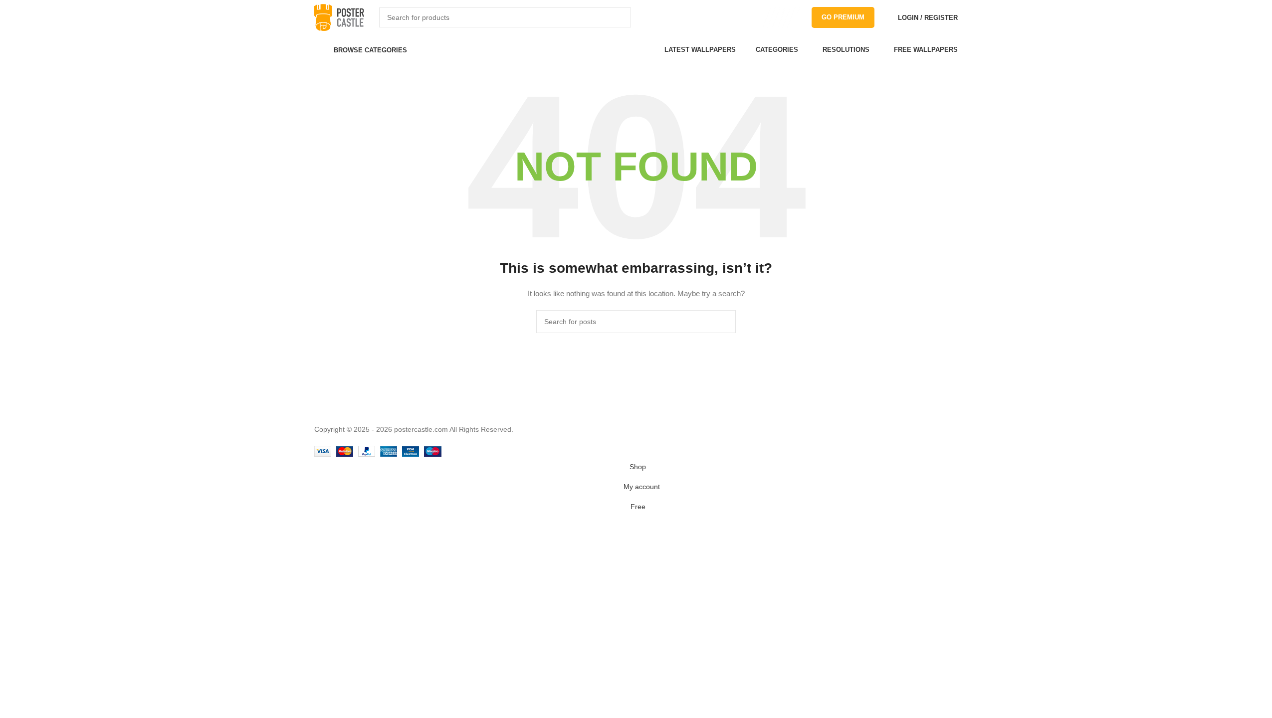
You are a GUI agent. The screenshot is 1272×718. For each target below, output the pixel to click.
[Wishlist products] (884, 17)
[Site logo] (339, 17)
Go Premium (843, 17)
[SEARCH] (621, 17)
